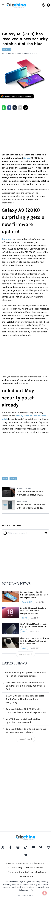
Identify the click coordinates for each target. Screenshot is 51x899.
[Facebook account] (10, 847)
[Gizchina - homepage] (16, 5)
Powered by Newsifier (26, 895)
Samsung (7, 49)
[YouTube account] (33, 847)
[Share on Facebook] (9, 107)
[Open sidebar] (2, 5)
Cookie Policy (16, 867)
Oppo (24, 618)
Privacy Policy (38, 863)
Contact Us (23, 863)
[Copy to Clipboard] (25, 107)
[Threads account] (48, 847)
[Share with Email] (20, 107)
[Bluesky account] (40, 847)
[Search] (39, 5)
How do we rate (26, 876)
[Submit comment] (45, 533)
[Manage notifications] (44, 893)
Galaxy (26, 158)
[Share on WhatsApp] (4, 107)
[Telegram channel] (25, 854)
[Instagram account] (18, 847)
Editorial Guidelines (34, 867)
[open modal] (48, 5)
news (5, 479)
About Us (10, 863)
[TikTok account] (25, 847)
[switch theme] (44, 5)
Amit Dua (11, 53)
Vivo (24, 631)
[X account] (2, 847)
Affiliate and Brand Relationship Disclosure (27, 872)
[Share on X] (15, 107)
